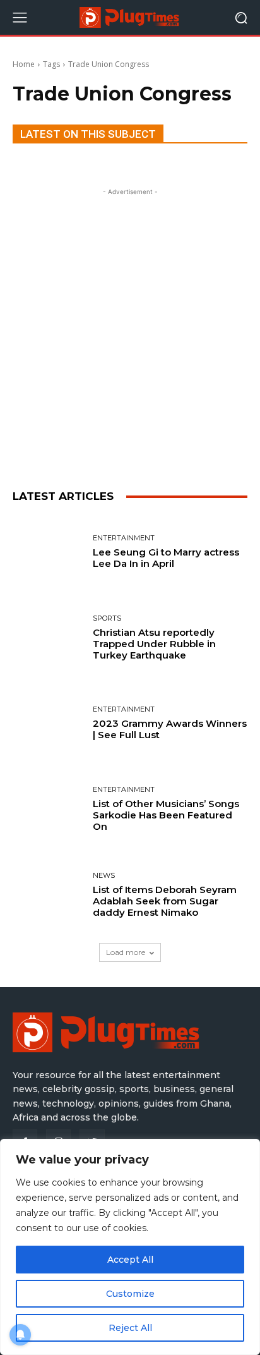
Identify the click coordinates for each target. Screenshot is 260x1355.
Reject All (130, 1328)
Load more (125, 952)
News (104, 875)
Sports (107, 618)
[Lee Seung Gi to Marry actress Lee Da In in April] (48, 552)
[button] (241, 17)
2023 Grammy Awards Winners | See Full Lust (170, 729)
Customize (130, 1293)
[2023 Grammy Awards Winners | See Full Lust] (48, 723)
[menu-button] (20, 18)
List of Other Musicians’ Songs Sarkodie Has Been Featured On (166, 815)
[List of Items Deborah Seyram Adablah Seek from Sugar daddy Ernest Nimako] (48, 895)
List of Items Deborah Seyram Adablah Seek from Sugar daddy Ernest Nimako (165, 901)
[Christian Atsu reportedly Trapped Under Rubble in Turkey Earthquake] (48, 638)
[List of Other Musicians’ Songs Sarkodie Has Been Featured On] (48, 809)
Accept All (130, 1259)
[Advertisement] (130, 328)
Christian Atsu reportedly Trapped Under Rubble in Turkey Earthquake (154, 643)
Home (24, 64)
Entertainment (124, 538)
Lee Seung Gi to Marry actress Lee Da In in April (166, 557)
